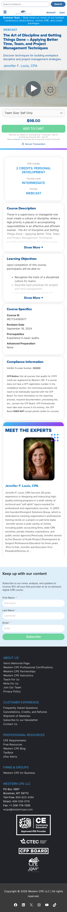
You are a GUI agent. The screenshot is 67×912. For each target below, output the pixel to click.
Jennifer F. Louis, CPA (20, 66)
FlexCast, (16, 139)
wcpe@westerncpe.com (18, 809)
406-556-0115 (21, 801)
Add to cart (33, 129)
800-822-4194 (25, 797)
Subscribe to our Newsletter (20, 720)
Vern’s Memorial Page (16, 663)
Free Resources (12, 744)
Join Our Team (12, 687)
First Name (8, 597)
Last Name (8, 610)
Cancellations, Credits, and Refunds (25, 711)
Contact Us (10, 724)
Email (5, 622)
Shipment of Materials (16, 716)
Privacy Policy (12, 691)
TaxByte (8, 752)
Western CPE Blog (14, 748)
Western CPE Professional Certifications (28, 667)
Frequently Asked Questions (20, 707)
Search (58, 4)
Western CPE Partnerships (19, 671)
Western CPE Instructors (18, 675)
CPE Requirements (14, 740)
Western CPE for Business (19, 772)
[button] (5, 12)
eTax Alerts (10, 756)
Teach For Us (11, 679)
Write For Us (10, 683)
